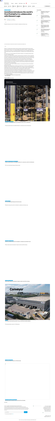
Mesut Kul (9, 19)
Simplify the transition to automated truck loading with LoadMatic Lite (45, 34)
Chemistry (42, 23)
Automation (6, 121)
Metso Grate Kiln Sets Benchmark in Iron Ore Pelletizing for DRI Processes (45, 30)
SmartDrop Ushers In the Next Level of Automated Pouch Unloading (15, 400)
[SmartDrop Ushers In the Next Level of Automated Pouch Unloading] (27, 381)
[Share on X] (9, 22)
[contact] (2, 1)
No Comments (13, 19)
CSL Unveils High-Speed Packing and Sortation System (13, 201)
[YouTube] (46, 3)
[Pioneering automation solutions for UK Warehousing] (27, 342)
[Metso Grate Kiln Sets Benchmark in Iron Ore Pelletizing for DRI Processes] (38, 30)
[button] (11, 22)
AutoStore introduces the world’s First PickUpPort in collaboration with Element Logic (18, 241)
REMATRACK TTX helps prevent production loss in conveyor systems (45, 12)
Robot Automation (10, 161)
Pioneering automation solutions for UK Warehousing (13, 360)
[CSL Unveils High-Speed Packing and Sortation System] (27, 183)
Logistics (6, 161)
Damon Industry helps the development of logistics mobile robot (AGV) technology (17, 281)
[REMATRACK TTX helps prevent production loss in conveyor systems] (38, 12)
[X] (45, 3)
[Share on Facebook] (7, 22)
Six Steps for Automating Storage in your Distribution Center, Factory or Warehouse (17, 122)
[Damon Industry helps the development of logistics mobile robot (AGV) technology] (27, 262)
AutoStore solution (10, 59)
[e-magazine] (0, 1)
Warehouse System (11, 121)
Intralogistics (7, 399)
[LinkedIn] (47, 3)
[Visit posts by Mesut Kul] (5, 20)
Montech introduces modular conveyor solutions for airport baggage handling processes (45, 26)
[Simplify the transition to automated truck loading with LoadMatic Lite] (38, 34)
